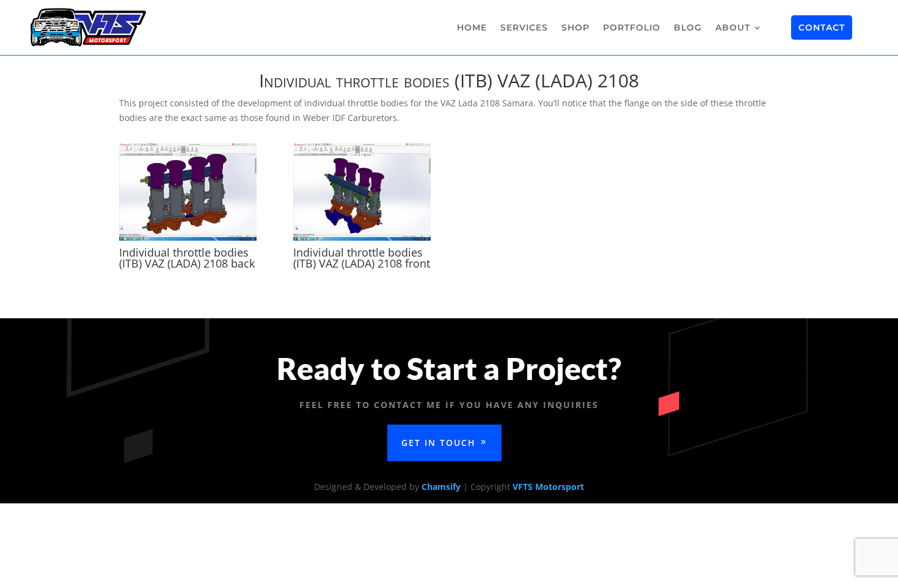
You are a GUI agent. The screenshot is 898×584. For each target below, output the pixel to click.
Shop (575, 27)
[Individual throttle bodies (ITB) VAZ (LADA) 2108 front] (362, 240)
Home (472, 27)
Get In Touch (438, 442)
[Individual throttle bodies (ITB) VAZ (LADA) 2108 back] (188, 240)
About (732, 27)
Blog (688, 27)
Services (524, 27)
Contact (821, 27)
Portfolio (631, 27)
